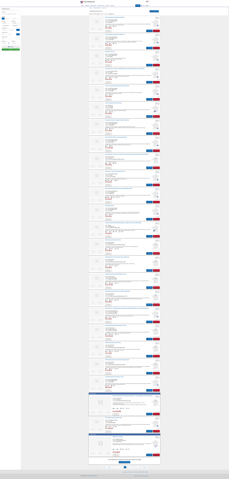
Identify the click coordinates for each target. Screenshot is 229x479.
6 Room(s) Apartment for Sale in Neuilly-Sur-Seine (115, 274)
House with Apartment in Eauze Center (113, 102)
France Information (141, 471)
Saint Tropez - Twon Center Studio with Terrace (115, 171)
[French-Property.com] (87, 2)
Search (10, 49)
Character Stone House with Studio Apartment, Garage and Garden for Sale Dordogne (123, 222)
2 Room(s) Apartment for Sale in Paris (113, 239)
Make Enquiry (156, 30)
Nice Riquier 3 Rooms (109, 205)
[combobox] (11, 14)
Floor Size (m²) (4, 32)
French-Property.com (89, 475)
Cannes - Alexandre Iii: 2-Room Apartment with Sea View (117, 85)
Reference (13, 41)
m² (17, 29)
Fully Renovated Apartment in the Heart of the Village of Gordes (118, 188)
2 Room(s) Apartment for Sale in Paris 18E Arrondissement (117, 291)
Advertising (125, 471)
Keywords (3, 41)
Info (133, 471)
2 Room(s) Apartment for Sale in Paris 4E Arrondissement (117, 359)
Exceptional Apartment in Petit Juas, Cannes (114, 376)
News (136, 471)
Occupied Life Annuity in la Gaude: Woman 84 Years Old (117, 120)
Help (131, 471)
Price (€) (3, 16)
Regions (146, 471)
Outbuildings (15, 25)
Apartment (11, 46)
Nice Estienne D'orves (109, 51)
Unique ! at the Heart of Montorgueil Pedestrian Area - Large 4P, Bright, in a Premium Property (133, 395)
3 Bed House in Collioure (118, 436)
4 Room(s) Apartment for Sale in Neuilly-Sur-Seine (115, 325)
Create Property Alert (154, 11)
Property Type (4, 36)
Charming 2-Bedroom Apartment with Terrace (115, 34)
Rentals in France (145, 475)
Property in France (137, 475)
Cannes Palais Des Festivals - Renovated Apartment (116, 137)
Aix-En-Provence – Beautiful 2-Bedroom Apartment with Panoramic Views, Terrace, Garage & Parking (126, 308)
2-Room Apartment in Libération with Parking (114, 17)
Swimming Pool (6, 25)
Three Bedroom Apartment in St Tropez (113, 417)
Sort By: (105, 13)
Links (129, 471)
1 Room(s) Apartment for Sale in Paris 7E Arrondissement (117, 257)
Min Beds (3, 21)
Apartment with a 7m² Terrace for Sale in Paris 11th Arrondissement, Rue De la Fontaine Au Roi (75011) (126, 154)
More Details (149, 30)
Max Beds (13, 21)
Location (3, 11)
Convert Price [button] (108, 30)
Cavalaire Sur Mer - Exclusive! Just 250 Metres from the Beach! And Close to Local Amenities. (125, 68)
